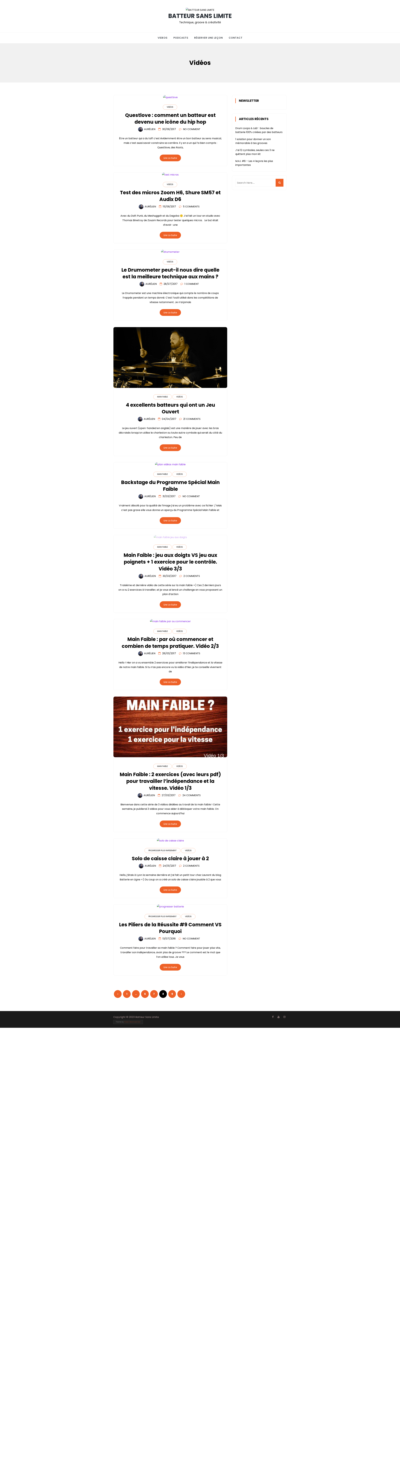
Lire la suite (170, 158)
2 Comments (191, 576)
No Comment (191, 129)
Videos (163, 38)
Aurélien (149, 129)
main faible (162, 396)
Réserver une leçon (208, 38)
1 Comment (192, 284)
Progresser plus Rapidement (162, 850)
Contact (235, 38)
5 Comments (191, 206)
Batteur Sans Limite (200, 16)
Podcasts (180, 38)
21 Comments (191, 419)
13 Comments (191, 653)
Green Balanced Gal (132, 1022)
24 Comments (191, 795)
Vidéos (170, 107)
